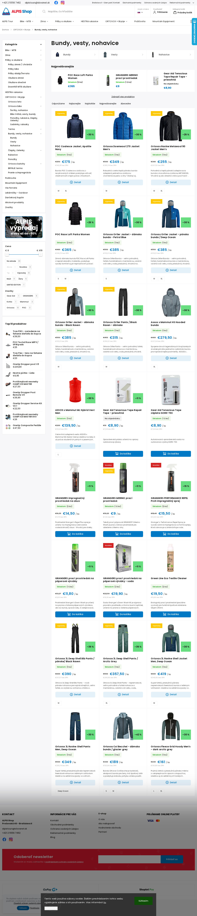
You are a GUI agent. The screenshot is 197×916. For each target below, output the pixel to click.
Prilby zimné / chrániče (20, 64)
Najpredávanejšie (108, 103)
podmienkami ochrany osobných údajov (64, 862)
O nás (101, 819)
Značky (9, 207)
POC (26, 307)
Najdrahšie (90, 103)
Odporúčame (58, 103)
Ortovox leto (14, 101)
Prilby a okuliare (13, 60)
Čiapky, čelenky (16, 150)
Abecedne (126, 103)
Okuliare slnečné (17, 82)
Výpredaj (23, 273)
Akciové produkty (14, 202)
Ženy (22, 279)
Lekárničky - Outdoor (16, 192)
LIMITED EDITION (15, 284)
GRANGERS (30, 296)
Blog (52, 837)
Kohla (11, 302)
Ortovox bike (15, 106)
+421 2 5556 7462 (11, 832)
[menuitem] (9, 21)
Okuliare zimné (16, 77)
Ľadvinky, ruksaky (19, 124)
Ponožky (12, 159)
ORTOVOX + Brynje (15, 97)
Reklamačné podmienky (180, 3)
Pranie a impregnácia (19, 172)
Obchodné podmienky (132, 3)
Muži (11, 279)
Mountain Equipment (16, 182)
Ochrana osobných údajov (155, 3)
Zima (7, 55)
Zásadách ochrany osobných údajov (28, 903)
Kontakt (54, 820)
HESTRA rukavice (14, 92)
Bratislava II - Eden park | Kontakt (106, 3)
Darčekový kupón (14, 197)
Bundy (13, 137)
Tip (10, 273)
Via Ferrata (11, 187)
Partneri (102, 831)
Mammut (26, 302)
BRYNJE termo (15, 168)
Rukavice (13, 154)
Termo (11, 129)
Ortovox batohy (16, 163)
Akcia (11, 267)
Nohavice (15, 145)
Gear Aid (13, 296)
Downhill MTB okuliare (19, 86)
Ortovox (13, 307)
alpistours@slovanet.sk (14, 828)
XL (66, 191)
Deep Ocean (63, 791)
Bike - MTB (10, 50)
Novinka (25, 267)
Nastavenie (51, 908)
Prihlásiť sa (172, 859)
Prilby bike (13, 69)
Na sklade (13, 261)
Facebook (56, 3)
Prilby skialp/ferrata (18, 73)
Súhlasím (143, 900)
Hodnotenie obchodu (109, 827)
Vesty (13, 141)
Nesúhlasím (34, 908)
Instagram (62, 3)
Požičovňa (10, 178)
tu (105, 902)
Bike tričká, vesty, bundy (23, 114)
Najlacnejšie (75, 103)
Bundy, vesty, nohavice (20, 133)
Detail (77, 182)
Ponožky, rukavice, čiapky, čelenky (24, 119)
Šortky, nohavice (19, 110)
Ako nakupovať (106, 823)
